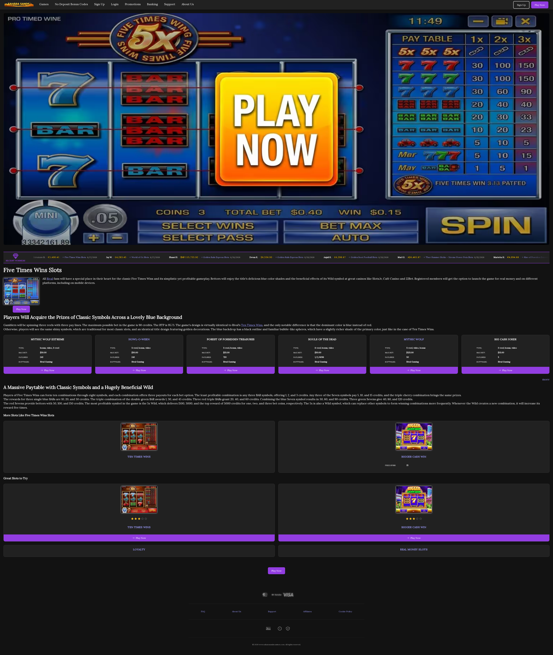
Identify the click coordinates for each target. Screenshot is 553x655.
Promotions (133, 4)
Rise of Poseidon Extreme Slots (501, 257)
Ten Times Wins (252, 325)
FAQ (203, 611)
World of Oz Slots (102, 257)
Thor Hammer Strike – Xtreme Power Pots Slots (411, 257)
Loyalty (139, 549)
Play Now (540, 4)
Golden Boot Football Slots (326, 257)
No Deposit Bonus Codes (71, 4)
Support (169, 4)
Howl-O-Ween (139, 339)
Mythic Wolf (414, 339)
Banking (152, 4)
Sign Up (99, 4)
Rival (50, 278)
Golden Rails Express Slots (178, 257)
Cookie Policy (345, 611)
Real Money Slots (414, 549)
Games (44, 4)
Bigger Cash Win (413, 456)
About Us (188, 4)
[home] (19, 7)
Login (115, 4)
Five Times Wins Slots (37, 257)
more (546, 379)
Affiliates (307, 611)
